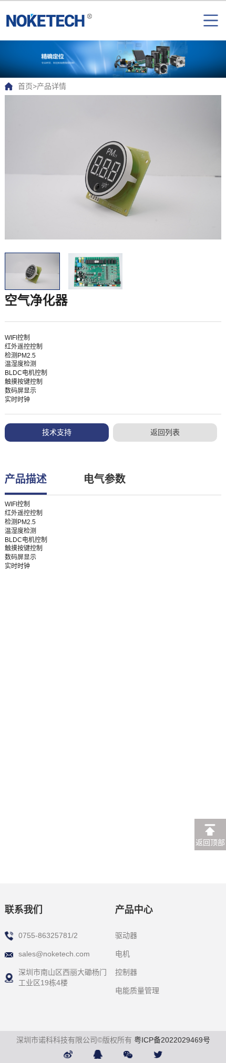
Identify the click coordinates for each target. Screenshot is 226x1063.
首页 (25, 86)
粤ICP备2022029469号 (172, 1040)
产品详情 (51, 86)
